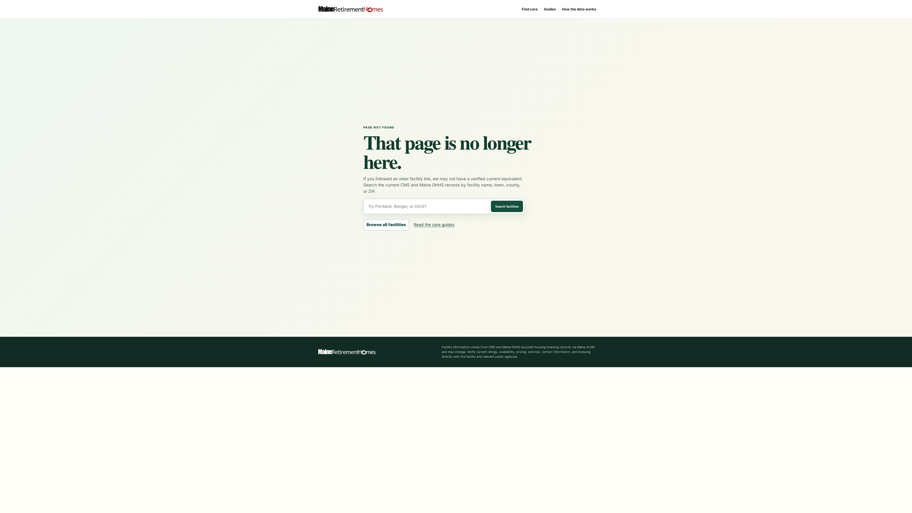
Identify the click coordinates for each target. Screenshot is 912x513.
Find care (530, 9)
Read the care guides (434, 224)
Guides (550, 9)
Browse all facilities (386, 224)
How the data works (579, 9)
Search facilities (507, 206)
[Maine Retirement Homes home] (350, 9)
